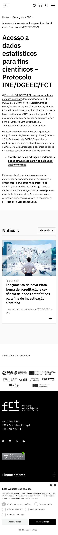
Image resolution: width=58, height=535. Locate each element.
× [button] (55, 485)
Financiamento (13, 475)
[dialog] (29, 508)
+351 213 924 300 (12, 429)
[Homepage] (9, 5)
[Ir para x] (17, 441)
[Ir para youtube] (10, 441)
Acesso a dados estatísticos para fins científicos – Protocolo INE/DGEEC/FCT (27, 25)
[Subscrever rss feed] (24, 441)
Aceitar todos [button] (15, 521)
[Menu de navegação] (53, 5)
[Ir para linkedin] (3, 441)
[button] (29, 530)
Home (5, 17)
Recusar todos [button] (42, 521)
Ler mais (35, 498)
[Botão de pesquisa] (47, 5)
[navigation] (34, 5)
